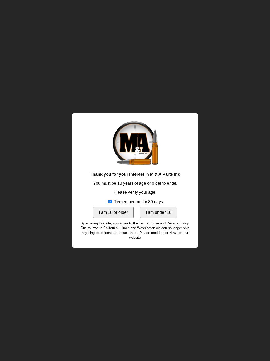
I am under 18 (158, 212)
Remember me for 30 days (138, 202)
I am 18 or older (113, 212)
